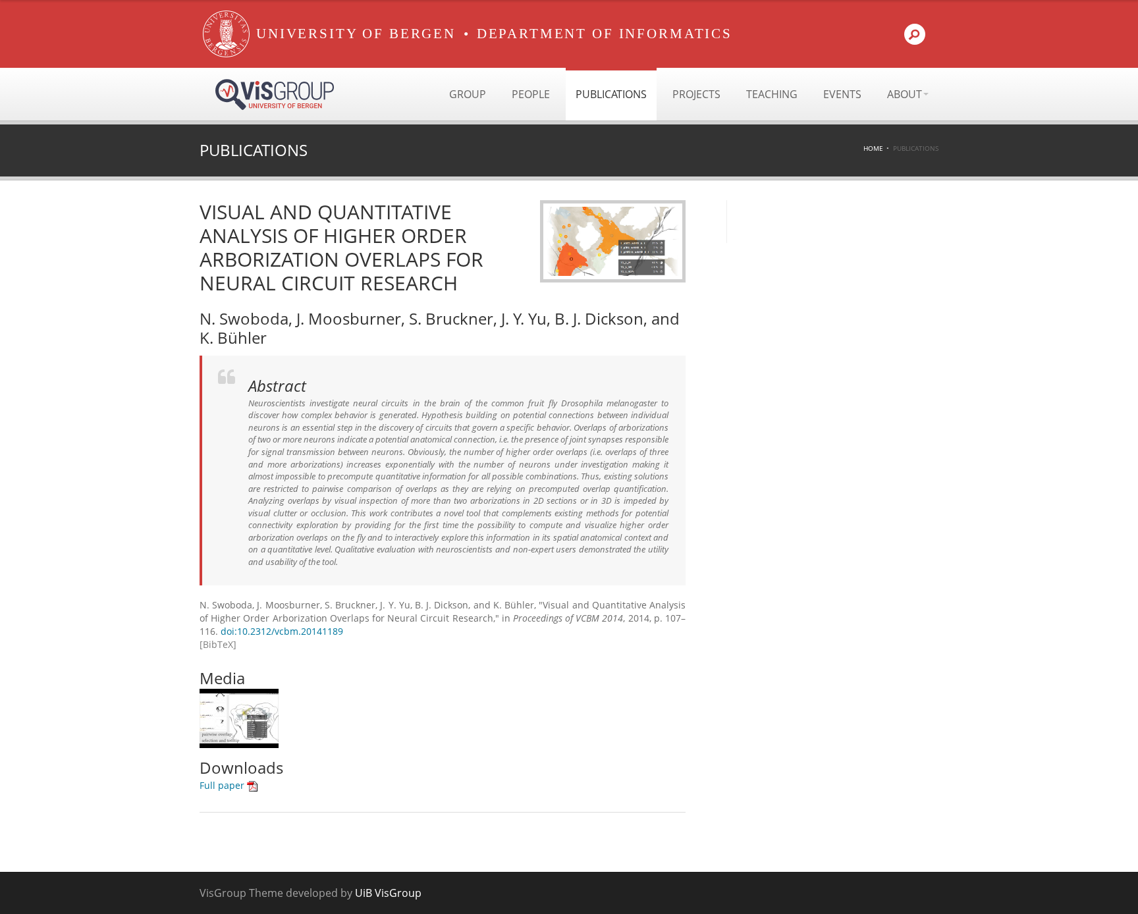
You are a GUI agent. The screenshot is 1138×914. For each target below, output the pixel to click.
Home (873, 148)
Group (467, 94)
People (531, 94)
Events (842, 94)
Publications (611, 94)
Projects (696, 94)
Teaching (772, 94)
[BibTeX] (218, 644)
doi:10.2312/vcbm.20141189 (282, 631)
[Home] (226, 34)
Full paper (223, 785)
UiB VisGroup (388, 893)
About (904, 94)
